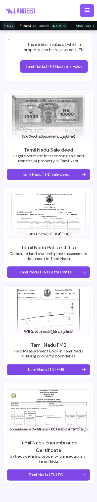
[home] (23, 10)
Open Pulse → (85, 25)
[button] (87, 10)
